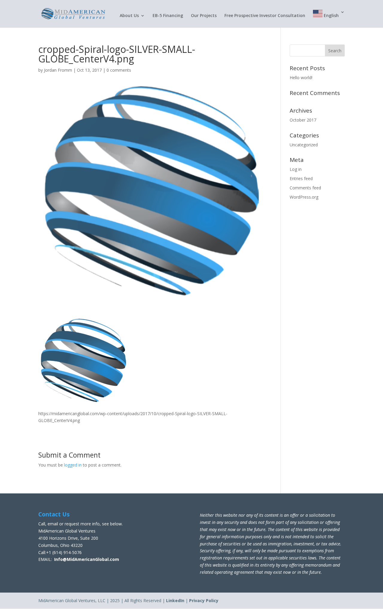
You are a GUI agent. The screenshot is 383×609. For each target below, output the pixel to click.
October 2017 (303, 120)
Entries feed (301, 178)
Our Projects (204, 15)
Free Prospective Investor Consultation (264, 15)
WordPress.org (304, 197)
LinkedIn (175, 600)
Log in (296, 169)
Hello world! (301, 77)
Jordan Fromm (58, 70)
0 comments (119, 70)
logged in (73, 465)
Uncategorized (304, 145)
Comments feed (305, 188)
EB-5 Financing (168, 15)
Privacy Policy (203, 600)
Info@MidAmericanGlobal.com (86, 559)
